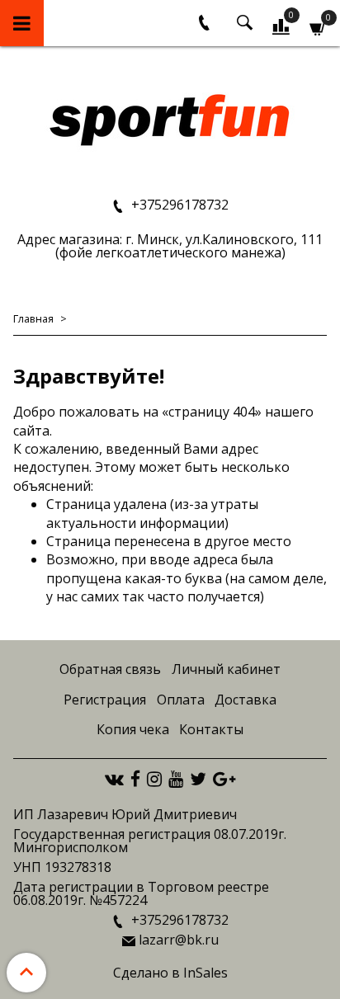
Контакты (211, 729)
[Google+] (224, 778)
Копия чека (133, 729)
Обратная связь (110, 669)
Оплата (181, 699)
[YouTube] (175, 778)
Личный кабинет (226, 669)
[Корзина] (318, 26)
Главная (33, 318)
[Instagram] (154, 778)
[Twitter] (198, 778)
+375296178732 (178, 205)
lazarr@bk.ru (179, 940)
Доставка (245, 699)
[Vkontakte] (114, 778)
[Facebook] (135, 778)
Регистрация (105, 699)
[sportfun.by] (170, 118)
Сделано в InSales (170, 972)
